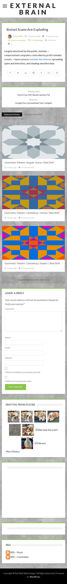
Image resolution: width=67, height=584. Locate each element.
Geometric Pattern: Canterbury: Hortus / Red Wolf (32, 213)
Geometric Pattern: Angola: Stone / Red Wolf (29, 162)
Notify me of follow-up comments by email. (23, 372)
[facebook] (10, 72)
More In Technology (14, 118)
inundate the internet (40, 59)
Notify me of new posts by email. (18, 381)
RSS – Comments (19, 556)
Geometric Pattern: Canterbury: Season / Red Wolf (32, 263)
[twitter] (18, 72)
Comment (10, 309)
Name (8, 337)
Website (8, 358)
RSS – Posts (16, 552)
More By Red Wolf (33, 114)
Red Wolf (19, 36)
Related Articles (12, 114)
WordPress (35, 577)
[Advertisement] (19, 480)
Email (8, 348)
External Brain (33, 8)
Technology (38, 40)
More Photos (13, 451)
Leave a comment (18, 40)
